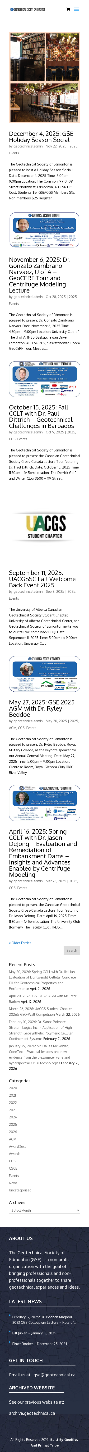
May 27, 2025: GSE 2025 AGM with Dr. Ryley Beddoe (42, 708)
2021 (12, 1095)
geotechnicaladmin (28, 146)
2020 (13, 1088)
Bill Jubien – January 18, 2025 (34, 1333)
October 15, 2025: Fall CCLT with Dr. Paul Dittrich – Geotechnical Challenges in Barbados (41, 416)
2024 (13, 1117)
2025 (74, 146)
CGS (12, 439)
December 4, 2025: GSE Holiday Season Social (41, 136)
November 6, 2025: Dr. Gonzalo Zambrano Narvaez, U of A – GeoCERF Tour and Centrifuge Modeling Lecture (39, 274)
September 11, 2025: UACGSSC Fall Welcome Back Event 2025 (42, 579)
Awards (14, 1154)
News (13, 1183)
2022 (13, 1103)
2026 (13, 1132)
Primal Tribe (48, 1445)
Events (14, 153)
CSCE (13, 1168)
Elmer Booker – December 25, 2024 (39, 1344)
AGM (12, 728)
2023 (13, 1110)
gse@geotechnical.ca (54, 1374)
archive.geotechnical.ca (32, 1413)
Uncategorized (20, 1190)
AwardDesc (17, 1146)
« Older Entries (20, 943)
